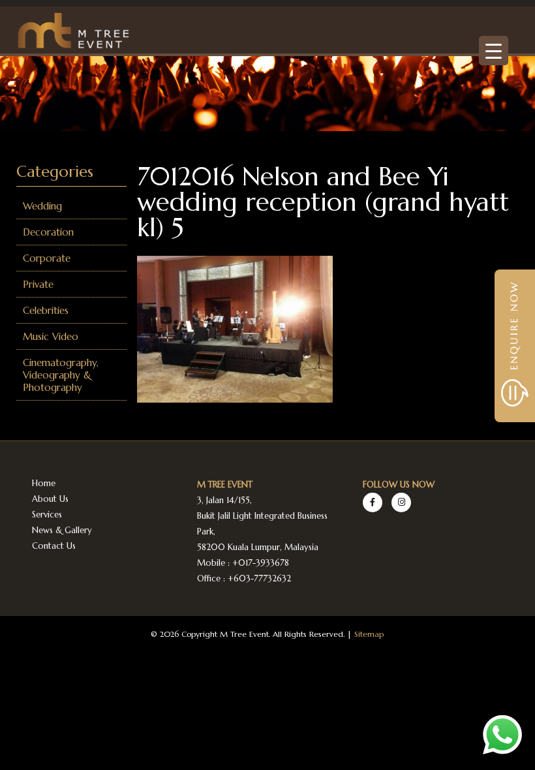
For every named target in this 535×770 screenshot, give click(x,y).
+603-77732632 (259, 578)
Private (38, 284)
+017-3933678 (260, 562)
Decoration (48, 232)
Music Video (50, 336)
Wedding (42, 206)
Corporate (46, 258)
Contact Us (54, 545)
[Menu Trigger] (493, 50)
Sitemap (369, 634)
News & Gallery (62, 530)
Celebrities (46, 310)
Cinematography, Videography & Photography (61, 374)
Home (43, 483)
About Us (50, 498)
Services (47, 514)
